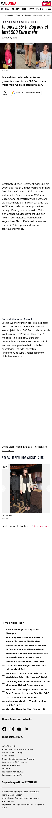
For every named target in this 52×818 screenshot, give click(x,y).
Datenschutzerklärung (12, 752)
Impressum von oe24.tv (12, 775)
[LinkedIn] (27, 729)
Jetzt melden (41, 526)
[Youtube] (19, 729)
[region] (26, 492)
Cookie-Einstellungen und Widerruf (18, 759)
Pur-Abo (6, 768)
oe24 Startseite (9, 746)
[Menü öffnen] (49, 9)
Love (31, 9)
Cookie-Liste (8, 756)
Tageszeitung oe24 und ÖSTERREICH (19, 782)
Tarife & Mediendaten (12, 795)
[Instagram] (12, 729)
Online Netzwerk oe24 (12, 736)
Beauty (15, 9)
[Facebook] (4, 729)
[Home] (3, 15)
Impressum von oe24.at (12, 772)
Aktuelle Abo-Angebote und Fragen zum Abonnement (20, 800)
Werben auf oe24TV (11, 765)
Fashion (5, 9)
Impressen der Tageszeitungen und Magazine (23, 804)
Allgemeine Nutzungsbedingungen (18, 749)
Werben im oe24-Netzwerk (14, 762)
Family (39, 9)
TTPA (4, 808)
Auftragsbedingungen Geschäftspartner (20, 792)
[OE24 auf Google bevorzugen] (44, 93)
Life (24, 9)
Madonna (19, 15)
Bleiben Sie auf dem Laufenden (17, 719)
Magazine (10, 15)
